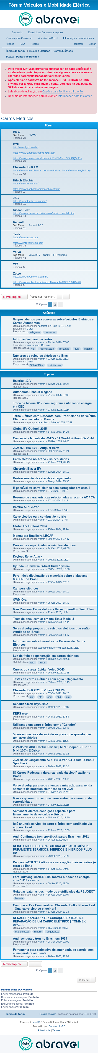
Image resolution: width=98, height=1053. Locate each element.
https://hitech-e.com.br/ (26, 183)
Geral (30, 328)
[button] (60, 304)
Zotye (17, 273)
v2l (32, 348)
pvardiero (43, 422)
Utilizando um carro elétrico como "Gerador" (44, 724)
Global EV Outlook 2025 (30, 428)
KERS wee (20, 713)
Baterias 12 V (22, 380)
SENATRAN (36, 365)
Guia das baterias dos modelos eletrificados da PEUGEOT (54, 891)
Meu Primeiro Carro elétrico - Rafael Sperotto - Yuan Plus (53, 609)
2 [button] (55, 304)
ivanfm (41, 342)
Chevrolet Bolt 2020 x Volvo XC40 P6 (38, 690)
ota (40, 697)
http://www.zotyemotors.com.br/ (30, 276)
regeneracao (47, 348)
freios (42, 662)
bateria (88, 348)
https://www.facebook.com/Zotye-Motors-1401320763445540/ (47, 282)
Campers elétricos (26, 588)
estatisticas (55, 365)
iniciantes (64, 348)
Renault (18, 222)
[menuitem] (15, 32)
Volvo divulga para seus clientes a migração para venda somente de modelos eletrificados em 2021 (52, 787)
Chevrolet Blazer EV (27, 468)
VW (15, 264)
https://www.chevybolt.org (76, 170)
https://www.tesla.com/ (25, 237)
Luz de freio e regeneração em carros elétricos (46, 655)
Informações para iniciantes (75, 96)
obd (59, 697)
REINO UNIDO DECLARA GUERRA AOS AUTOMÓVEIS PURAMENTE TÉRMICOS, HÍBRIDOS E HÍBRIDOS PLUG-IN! (53, 849)
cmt (68, 697)
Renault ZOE (36, 225)
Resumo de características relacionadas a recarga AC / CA (54, 497)
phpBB (37, 1022)
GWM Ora (19, 599)
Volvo (17, 252)
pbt (32, 697)
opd (32, 662)
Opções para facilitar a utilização (62, 91)
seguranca (53, 931)
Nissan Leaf (21, 210)
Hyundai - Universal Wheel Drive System (41, 566)
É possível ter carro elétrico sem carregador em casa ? (51, 488)
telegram (35, 332)
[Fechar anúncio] (94, 65)
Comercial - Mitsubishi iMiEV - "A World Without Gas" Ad (53, 438)
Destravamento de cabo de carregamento (42, 478)
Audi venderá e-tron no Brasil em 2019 (40, 938)
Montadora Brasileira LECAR (33, 535)
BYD (16, 144)
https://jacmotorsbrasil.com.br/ (29, 201)
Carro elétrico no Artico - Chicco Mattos (41, 459)
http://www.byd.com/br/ (25, 147)
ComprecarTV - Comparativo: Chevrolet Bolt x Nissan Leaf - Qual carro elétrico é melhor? (54, 907)
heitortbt (42, 326)
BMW (16, 132)
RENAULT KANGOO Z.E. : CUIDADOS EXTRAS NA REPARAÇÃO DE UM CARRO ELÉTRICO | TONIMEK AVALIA (49, 921)
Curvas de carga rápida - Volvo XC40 (38, 669)
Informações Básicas (38, 345)
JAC (16, 198)
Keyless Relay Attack (27, 556)
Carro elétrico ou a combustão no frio (39, 516)
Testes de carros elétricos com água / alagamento (48, 679)
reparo (37, 931)
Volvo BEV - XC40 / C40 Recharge (48, 255)
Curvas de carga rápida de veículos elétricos (44, 545)
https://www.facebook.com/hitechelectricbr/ (36, 189)
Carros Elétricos (17, 118)
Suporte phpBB (57, 1026)
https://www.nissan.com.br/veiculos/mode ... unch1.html (43, 213)
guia (77, 348)
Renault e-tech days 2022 (30, 704)
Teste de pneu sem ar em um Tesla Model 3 (43, 619)
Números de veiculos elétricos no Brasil (41, 355)
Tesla (16, 234)
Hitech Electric (23, 180)
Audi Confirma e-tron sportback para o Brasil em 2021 (51, 836)
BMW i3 (33, 135)
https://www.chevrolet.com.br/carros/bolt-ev (37, 170)
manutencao (22, 931)
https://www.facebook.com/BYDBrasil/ (34, 152)
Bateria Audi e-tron (26, 507)
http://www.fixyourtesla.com (28, 242)
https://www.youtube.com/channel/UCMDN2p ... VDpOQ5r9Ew (47, 158)
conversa (50, 332)
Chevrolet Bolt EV (25, 167)
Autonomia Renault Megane (32, 392)
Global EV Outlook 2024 (30, 526)
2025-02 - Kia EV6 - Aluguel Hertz (36, 448)
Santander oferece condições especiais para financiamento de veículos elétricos (44, 812)
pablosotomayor (47, 647)
